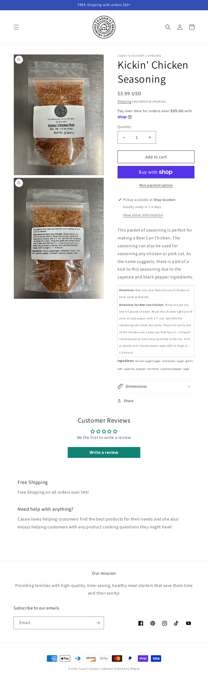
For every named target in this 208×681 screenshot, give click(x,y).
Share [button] (129, 400)
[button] (16, 27)
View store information (143, 215)
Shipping (124, 101)
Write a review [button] (104, 452)
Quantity (124, 126)
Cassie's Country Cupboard (96, 668)
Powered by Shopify (127, 668)
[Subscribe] (98, 622)
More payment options (156, 185)
